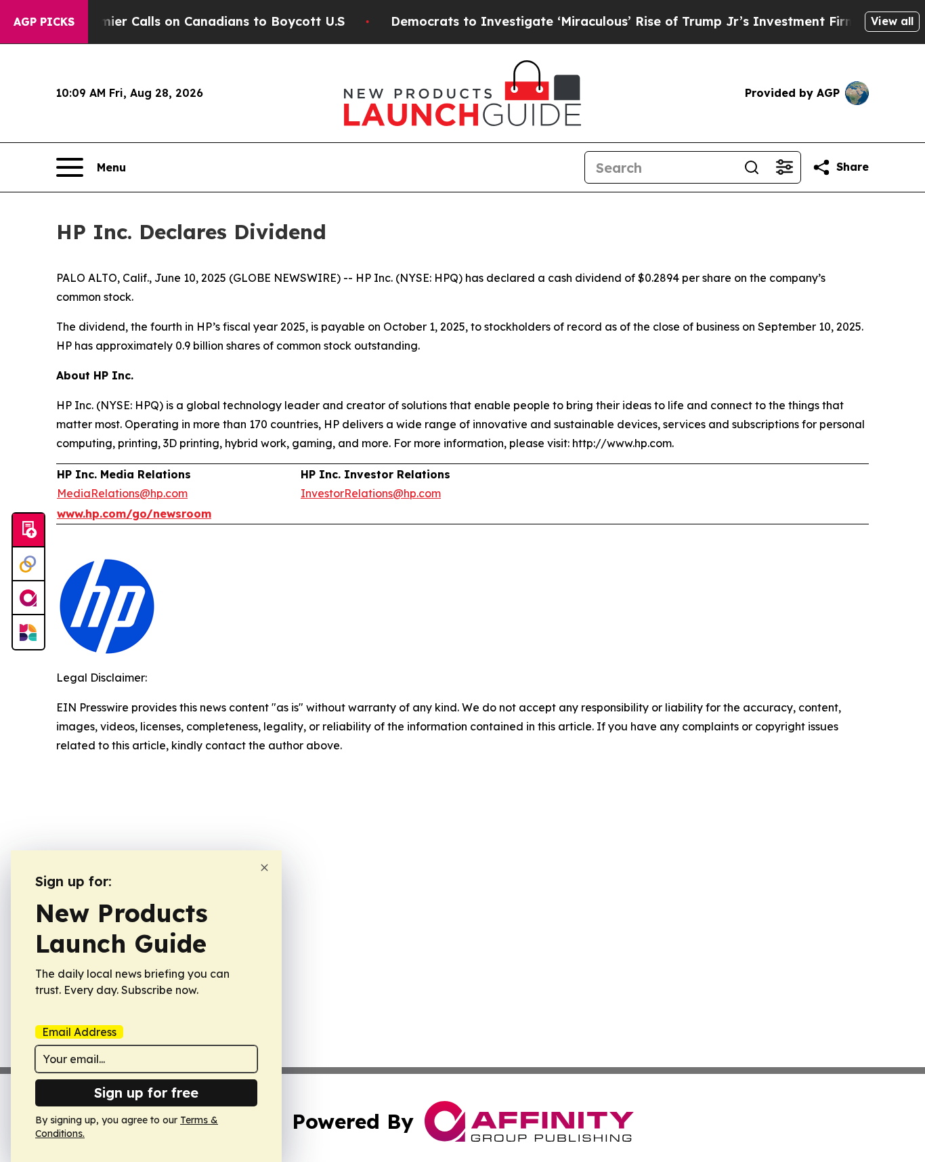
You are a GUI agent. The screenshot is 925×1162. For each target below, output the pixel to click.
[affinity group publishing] (28, 598)
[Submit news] (28, 530)
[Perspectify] (28, 564)
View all (892, 21)
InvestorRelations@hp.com (371, 493)
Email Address (79, 1032)
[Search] (751, 167)
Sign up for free (146, 1092)
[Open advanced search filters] (784, 167)
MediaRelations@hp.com (122, 493)
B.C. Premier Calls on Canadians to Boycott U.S (198, 21)
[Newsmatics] (28, 632)
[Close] (264, 867)
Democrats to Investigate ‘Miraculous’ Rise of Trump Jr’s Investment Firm (624, 21)
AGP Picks (44, 21)
